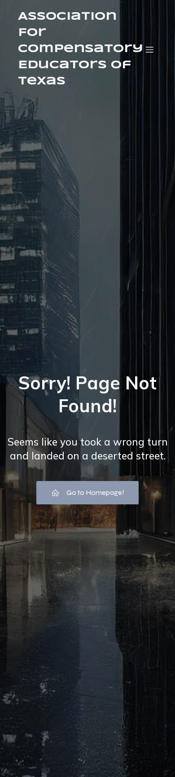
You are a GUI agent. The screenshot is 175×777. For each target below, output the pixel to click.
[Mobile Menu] (149, 49)
